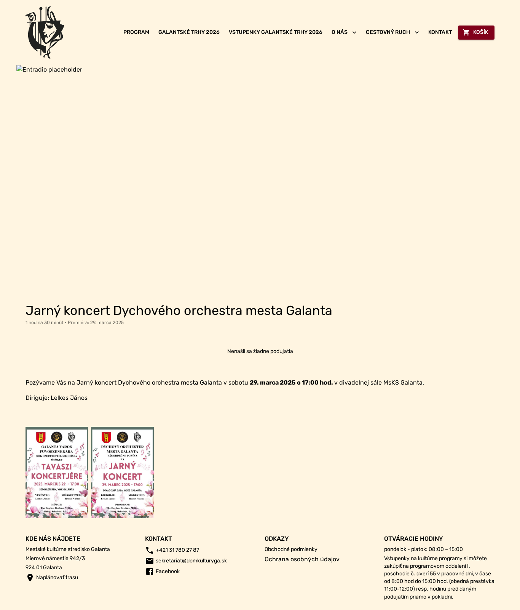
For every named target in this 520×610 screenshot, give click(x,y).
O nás (340, 32)
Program (136, 32)
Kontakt (440, 32)
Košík (480, 32)
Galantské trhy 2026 (189, 32)
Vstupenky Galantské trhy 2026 (275, 32)
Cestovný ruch (388, 32)
